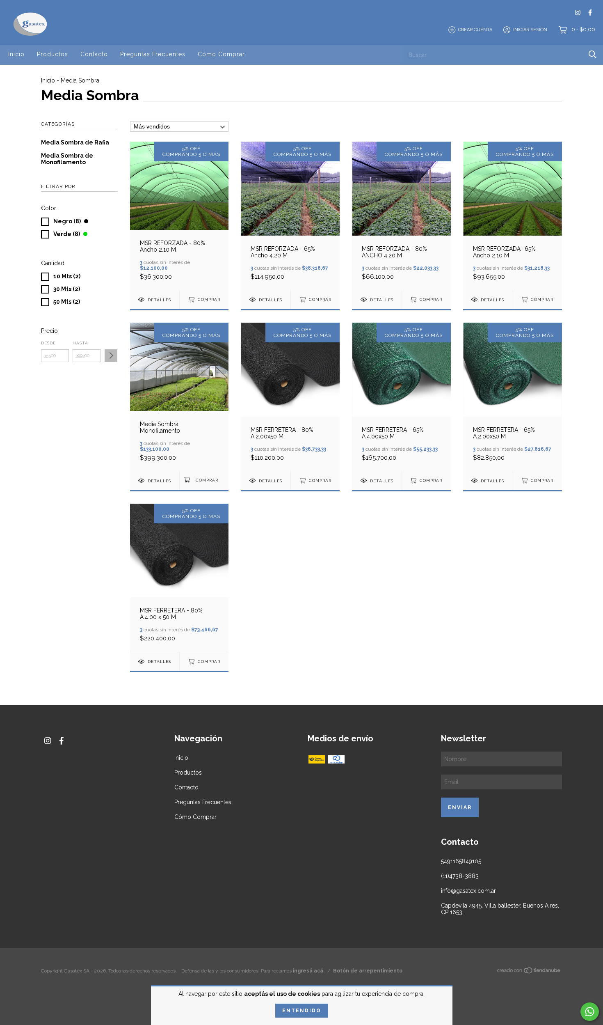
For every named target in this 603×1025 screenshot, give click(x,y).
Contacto (94, 54)
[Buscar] (592, 54)
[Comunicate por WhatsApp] (589, 1011)
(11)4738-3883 (460, 876)
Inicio (16, 54)
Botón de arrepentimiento (367, 971)
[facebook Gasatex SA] (590, 12)
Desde (48, 343)
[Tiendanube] (529, 971)
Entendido (301, 1011)
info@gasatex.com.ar (468, 890)
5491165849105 (461, 861)
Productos (52, 54)
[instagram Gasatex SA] (578, 12)
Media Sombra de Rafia (75, 142)
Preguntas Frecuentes (152, 54)
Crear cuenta (475, 29)
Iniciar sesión (530, 29)
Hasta (80, 343)
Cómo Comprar (221, 54)
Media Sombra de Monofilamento (67, 158)
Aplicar (111, 355)
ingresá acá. (308, 971)
